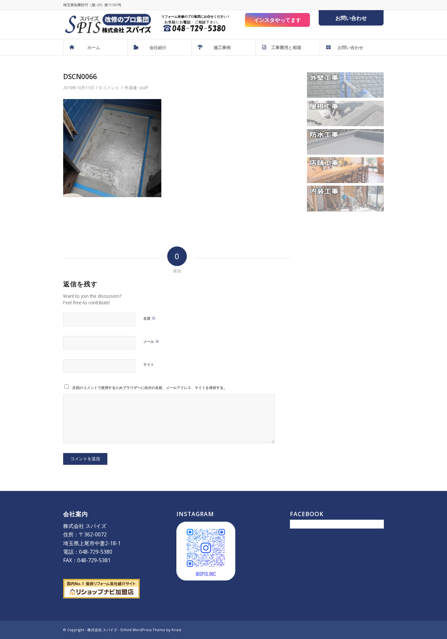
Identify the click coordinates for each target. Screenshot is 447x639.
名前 (149, 318)
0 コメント (109, 88)
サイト (148, 364)
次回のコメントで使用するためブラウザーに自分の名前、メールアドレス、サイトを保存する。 (149, 387)
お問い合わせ (351, 18)
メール (151, 341)
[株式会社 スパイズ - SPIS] (107, 24)
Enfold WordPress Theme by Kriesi (150, 629)
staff (143, 88)
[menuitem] (95, 47)
